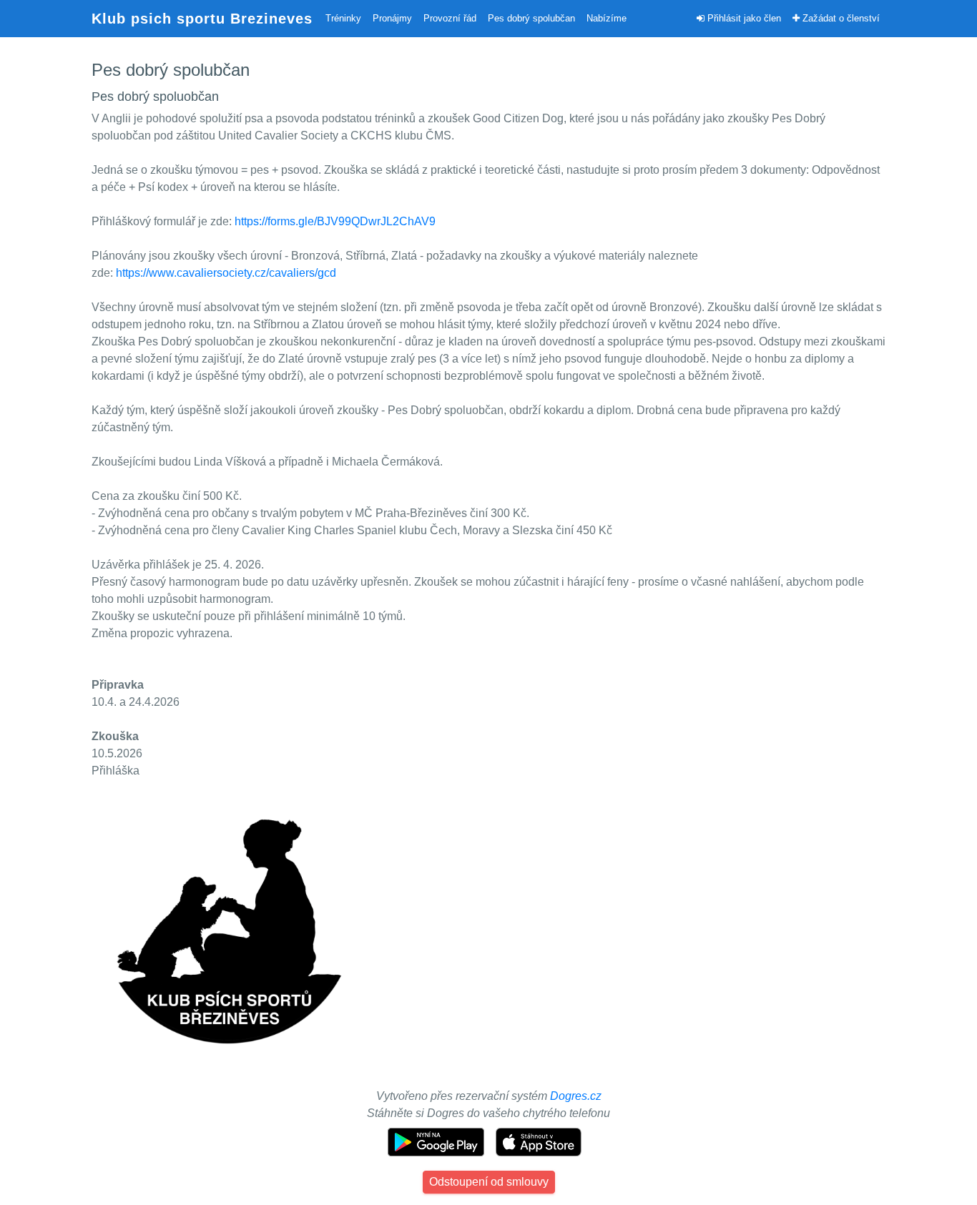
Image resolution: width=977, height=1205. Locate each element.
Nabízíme (606, 18)
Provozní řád (449, 18)
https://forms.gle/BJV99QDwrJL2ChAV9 (335, 221)
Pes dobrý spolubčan (531, 18)
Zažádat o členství (840, 18)
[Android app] (437, 1141)
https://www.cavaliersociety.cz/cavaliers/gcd (226, 273)
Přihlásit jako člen (742, 18)
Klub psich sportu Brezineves (202, 18)
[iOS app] (538, 1141)
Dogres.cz (576, 1096)
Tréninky (343, 18)
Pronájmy (392, 18)
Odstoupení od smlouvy (489, 1182)
